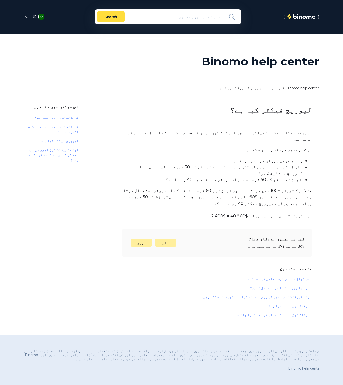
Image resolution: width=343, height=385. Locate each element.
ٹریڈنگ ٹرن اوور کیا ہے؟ (290, 306)
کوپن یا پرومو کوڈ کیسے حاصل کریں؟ (281, 288)
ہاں (165, 243)
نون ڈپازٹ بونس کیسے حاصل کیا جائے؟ (280, 279)
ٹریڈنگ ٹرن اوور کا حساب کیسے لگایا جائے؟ (274, 315)
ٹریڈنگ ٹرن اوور (232, 88)
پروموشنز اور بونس (266, 88)
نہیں (141, 243)
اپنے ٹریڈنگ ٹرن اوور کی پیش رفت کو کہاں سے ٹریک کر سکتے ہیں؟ (256, 297)
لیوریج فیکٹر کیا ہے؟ (59, 141)
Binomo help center (302, 88)
